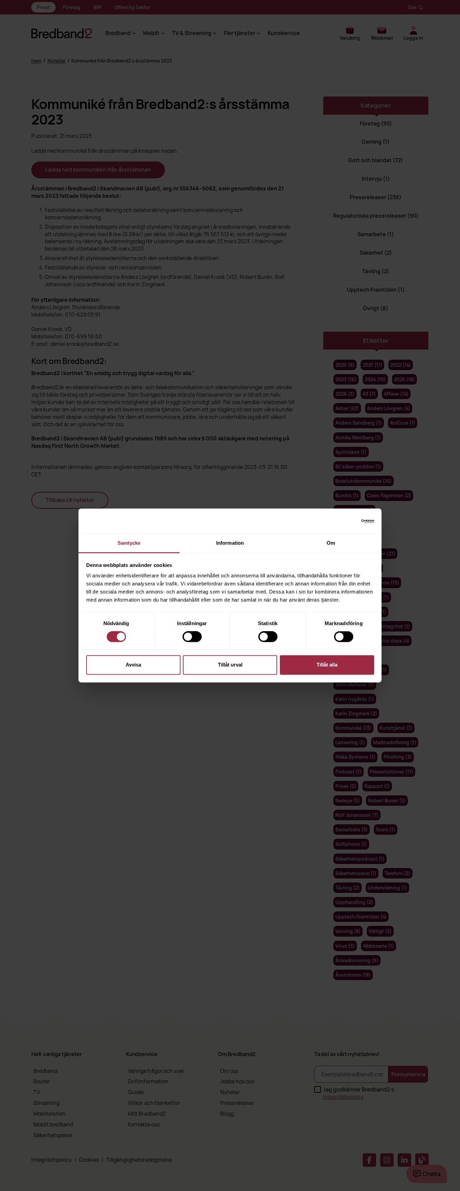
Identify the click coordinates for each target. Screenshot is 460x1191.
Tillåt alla (327, 664)
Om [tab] (331, 543)
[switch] (192, 636)
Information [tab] (230, 543)
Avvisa (133, 664)
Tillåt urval (230, 664)
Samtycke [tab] (129, 543)
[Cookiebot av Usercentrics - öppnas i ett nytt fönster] (344, 521)
